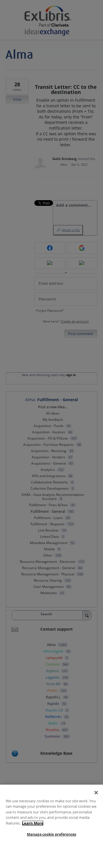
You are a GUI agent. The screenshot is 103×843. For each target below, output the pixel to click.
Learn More (32, 823)
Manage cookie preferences (51, 834)
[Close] (96, 792)
